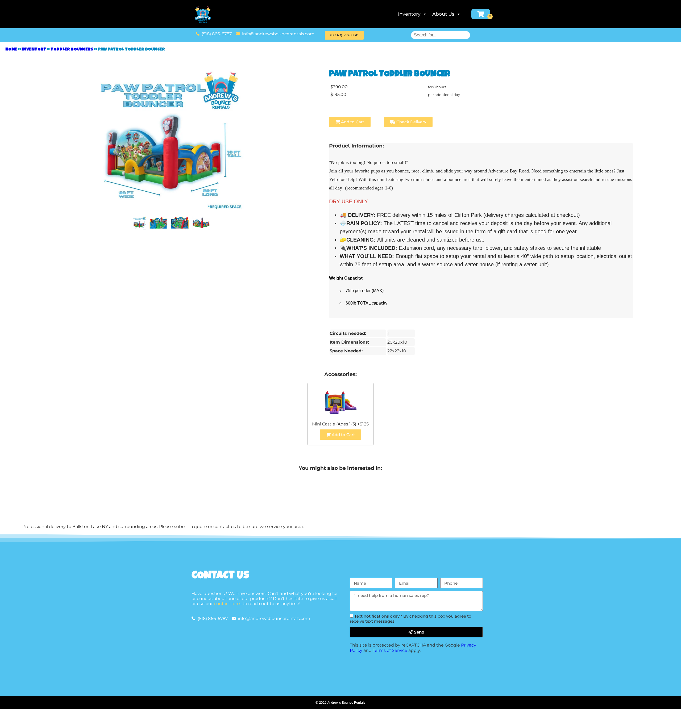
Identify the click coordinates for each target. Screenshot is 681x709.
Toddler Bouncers (72, 50)
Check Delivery (410, 121)
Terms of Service (390, 650)
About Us (443, 14)
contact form (228, 603)
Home (11, 50)
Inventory (409, 14)
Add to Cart (352, 121)
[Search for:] (440, 35)
